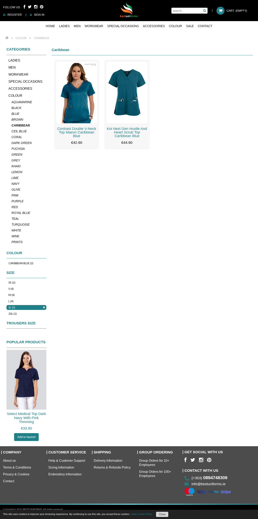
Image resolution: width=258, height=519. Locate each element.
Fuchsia (18, 148)
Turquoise (20, 224)
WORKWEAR (18, 74)
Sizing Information (61, 467)
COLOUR (15, 95)
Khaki (16, 166)
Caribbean (20, 125)
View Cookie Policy (141, 514)
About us (9, 460)
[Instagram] (35, 7)
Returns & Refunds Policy (112, 467)
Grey (15, 160)
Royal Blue (20, 213)
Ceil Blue (19, 131)
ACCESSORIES (20, 88)
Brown (17, 119)
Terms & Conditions (17, 467)
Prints (17, 242)
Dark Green (21, 143)
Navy (15, 183)
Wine (15, 236)
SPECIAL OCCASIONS (25, 81)
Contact (8, 481)
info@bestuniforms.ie (208, 484)
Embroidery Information (65, 474)
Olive (15, 189)
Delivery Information (108, 460)
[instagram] (201, 459)
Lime (15, 178)
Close (162, 514)
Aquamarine (21, 102)
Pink (15, 195)
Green (16, 154)
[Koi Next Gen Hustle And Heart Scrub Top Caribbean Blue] (127, 92)
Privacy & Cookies (16, 474)
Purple (17, 201)
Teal (15, 218)
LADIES (14, 60)
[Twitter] (29, 7)
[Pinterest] (41, 7)
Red (14, 207)
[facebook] (185, 459)
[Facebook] (24, 7)
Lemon (16, 172)
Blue (15, 113)
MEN (12, 67)
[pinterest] (209, 459)
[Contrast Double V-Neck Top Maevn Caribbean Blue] (76, 92)
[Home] (129, 10)
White (16, 230)
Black (16, 108)
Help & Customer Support (66, 460)
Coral (16, 137)
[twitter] (192, 459)
